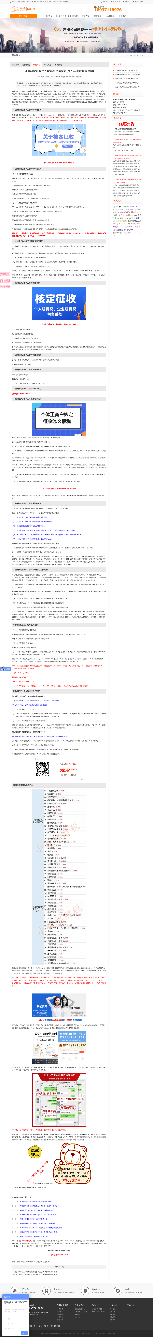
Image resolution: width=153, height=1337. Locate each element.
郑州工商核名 (124, 224)
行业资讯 (15, 65)
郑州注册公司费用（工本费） (126, 150)
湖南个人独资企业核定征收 (39, 1262)
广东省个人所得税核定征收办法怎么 (127, 83)
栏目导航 (23, 16)
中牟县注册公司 (42, 1326)
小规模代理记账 (80, 1309)
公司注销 (60, 1317)
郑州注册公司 (116, 209)
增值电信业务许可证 (98, 1312)
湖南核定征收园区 (23, 1262)
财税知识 (97, 16)
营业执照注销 (128, 215)
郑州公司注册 (60, 16)
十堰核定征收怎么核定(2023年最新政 (128, 74)
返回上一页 (59, 1267)
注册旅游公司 (127, 233)
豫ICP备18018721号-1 (109, 1333)
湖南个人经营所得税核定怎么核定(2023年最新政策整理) (37, 1272)
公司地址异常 (128, 230)
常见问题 (47, 65)
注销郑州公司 (131, 212)
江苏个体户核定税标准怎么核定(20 (127, 87)
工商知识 (110, 16)
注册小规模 (134, 233)
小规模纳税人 (133, 221)
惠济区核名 (118, 206)
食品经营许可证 (97, 1309)
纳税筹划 (139, 55)
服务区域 (105, 2)
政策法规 (119, 230)
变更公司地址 (127, 218)
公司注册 (60, 1309)
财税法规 (58, 65)
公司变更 (60, 1312)
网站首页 (48, 16)
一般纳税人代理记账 (81, 1312)
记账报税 (26, 65)
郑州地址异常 (136, 230)
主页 (127, 55)
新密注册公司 (135, 207)
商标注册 (137, 215)
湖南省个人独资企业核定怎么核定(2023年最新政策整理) (37, 1274)
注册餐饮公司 (118, 233)
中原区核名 (131, 224)
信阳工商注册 (126, 206)
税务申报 (78, 1314)
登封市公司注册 (29, 1326)
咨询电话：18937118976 (37, 236)
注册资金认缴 (118, 218)
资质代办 (85, 16)
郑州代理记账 (73, 16)
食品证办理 (116, 2)
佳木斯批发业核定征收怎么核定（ (127, 70)
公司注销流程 (133, 209)
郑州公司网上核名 (122, 227)
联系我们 (127, 2)
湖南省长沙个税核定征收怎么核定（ (127, 79)
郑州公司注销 (124, 209)
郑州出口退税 (139, 2)
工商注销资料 (120, 212)
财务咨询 (78, 1317)
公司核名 (60, 1314)
